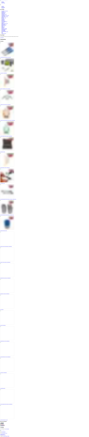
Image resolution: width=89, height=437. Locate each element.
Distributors (3, 2)
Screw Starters (1, 309)
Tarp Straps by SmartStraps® (3, 372)
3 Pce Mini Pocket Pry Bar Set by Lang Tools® (5, 57)
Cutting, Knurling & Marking (5, 16)
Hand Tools (3, 20)
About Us (3, 1)
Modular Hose (3, 26)
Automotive (3, 11)
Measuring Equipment (4, 24)
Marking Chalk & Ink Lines (5, 23)
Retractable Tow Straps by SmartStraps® (4, 293)
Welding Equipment (4, 33)
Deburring (3, 17)
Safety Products (3, 29)
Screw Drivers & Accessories (5, 31)
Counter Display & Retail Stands (5, 15)
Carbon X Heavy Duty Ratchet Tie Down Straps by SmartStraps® (7, 120)
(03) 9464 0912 (2, 37)
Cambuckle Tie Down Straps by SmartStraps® (5, 104)
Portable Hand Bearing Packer (3, 230)
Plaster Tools (3, 27)
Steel (2, 32)
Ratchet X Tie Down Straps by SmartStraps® (5, 262)
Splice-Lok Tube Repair (3, 325)
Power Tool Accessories (4, 28)
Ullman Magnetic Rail (2, 388)
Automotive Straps (4, 12)
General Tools (3, 19)
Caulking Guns (3, 13)
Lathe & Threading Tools (4, 21)
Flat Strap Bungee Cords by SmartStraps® (5, 167)
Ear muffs (3, 18)
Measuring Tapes (3, 25)
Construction (3, 14)
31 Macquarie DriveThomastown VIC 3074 (3, 434)
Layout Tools (3, 22)
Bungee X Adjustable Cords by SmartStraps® (5, 88)
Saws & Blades (3, 30)
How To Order (3, 7)
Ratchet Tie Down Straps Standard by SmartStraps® (6, 246)
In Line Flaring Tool (2, 183)
